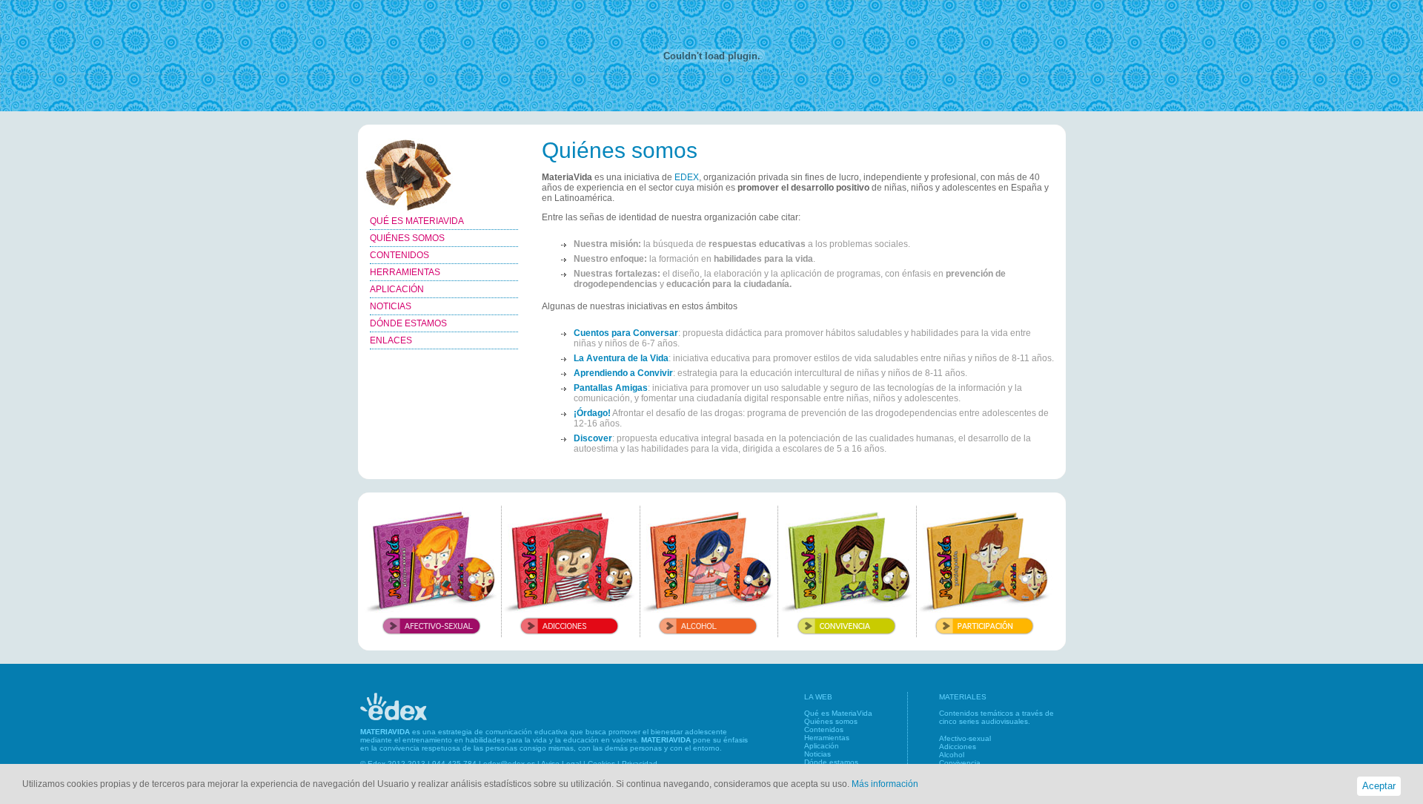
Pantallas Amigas (611, 388)
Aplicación (821, 746)
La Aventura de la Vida (621, 358)
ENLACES (391, 340)
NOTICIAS (390, 306)
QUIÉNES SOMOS (407, 238)
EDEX (686, 177)
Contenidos (823, 729)
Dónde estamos (831, 762)
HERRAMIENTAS (405, 272)
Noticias (817, 754)
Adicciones (957, 746)
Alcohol (951, 755)
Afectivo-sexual (965, 738)
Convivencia (960, 763)
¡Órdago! (592, 413)
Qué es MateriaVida (838, 713)
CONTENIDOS (399, 255)
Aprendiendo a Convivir (623, 373)
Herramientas (826, 738)
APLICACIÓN (397, 289)
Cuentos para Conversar (626, 333)
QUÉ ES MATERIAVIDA (417, 221)
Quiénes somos (831, 721)
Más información (885, 784)
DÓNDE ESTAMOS (408, 323)
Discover (593, 438)
